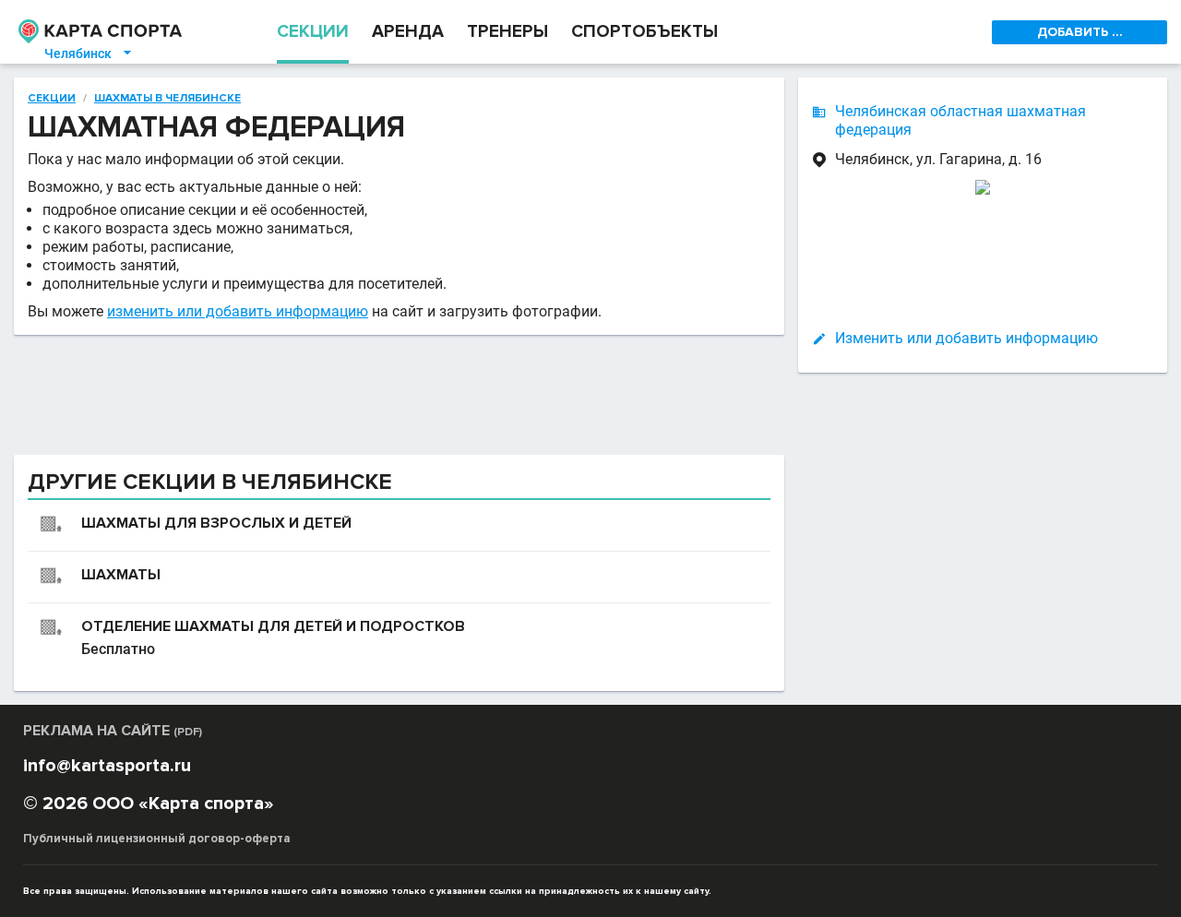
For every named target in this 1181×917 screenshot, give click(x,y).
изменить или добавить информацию (237, 311)
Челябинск (89, 53)
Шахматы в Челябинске (167, 98)
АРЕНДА (408, 31)
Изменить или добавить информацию (966, 338)
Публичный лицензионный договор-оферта (157, 838)
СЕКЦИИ (313, 31)
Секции (52, 98)
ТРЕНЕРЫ (507, 31)
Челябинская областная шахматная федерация (960, 120)
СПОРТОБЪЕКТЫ (644, 31)
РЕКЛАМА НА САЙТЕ (112, 730)
